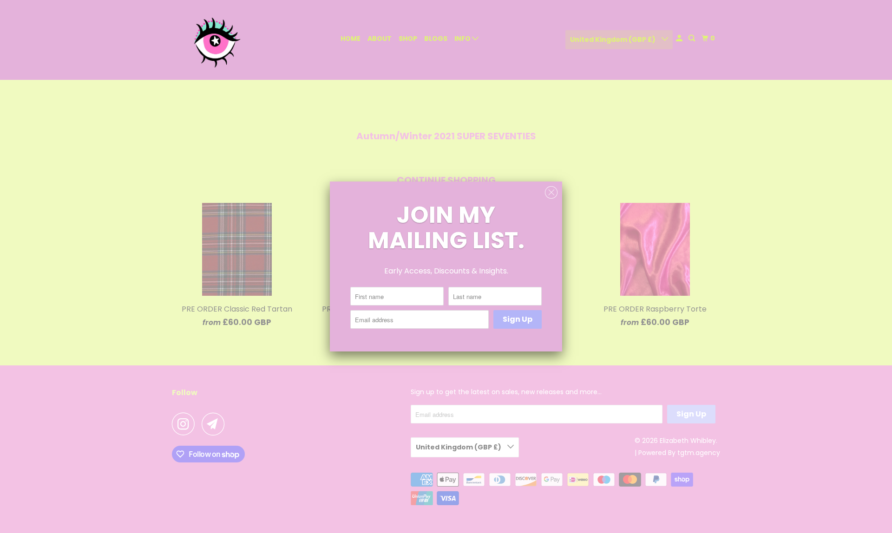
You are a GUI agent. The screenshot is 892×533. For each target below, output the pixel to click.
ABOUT (379, 38)
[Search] (692, 38)
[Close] (551, 192)
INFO (463, 38)
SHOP (408, 38)
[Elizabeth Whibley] (214, 40)
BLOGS (435, 38)
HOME (351, 38)
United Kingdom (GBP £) (613, 39)
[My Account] (680, 38)
